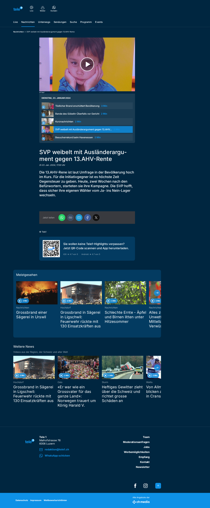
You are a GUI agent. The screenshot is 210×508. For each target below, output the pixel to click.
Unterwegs (44, 22)
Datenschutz (22, 500)
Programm (86, 22)
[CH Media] (141, 501)
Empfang (144, 457)
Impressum (35, 500)
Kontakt (145, 461)
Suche (73, 22)
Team (146, 437)
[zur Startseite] (18, 8)
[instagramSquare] (145, 486)
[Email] (79, 217)
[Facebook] (87, 217)
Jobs (147, 447)
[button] (70, 217)
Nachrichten (28, 22)
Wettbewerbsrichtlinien (55, 500)
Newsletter (143, 466)
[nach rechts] (157, 293)
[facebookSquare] (135, 486)
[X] (96, 217)
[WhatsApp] (61, 217)
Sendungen (60, 22)
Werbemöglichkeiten (137, 452)
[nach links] (17, 293)
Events (99, 22)
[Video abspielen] (87, 64)
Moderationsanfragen (136, 442)
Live (15, 22)
